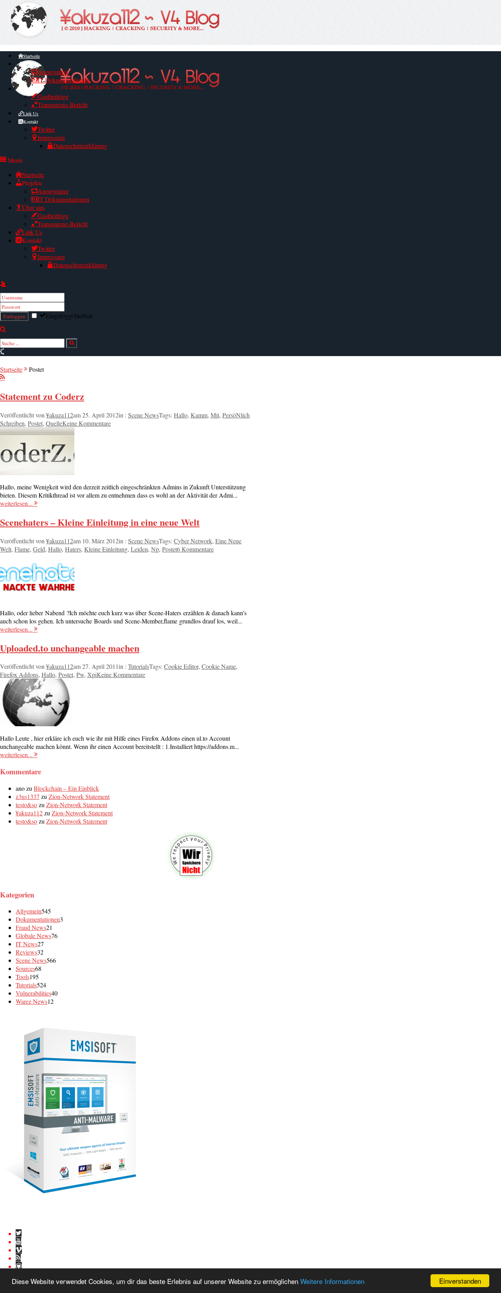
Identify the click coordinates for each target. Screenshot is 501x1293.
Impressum (51, 137)
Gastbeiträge (53, 96)
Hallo (180, 415)
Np (155, 549)
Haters (73, 549)
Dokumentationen (38, 919)
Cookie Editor (181, 666)
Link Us (30, 113)
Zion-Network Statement (79, 796)
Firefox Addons (19, 674)
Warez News (31, 1001)
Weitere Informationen (332, 1281)
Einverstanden (460, 1281)
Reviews (26, 952)
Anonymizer (53, 72)
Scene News (143, 415)
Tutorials (138, 666)
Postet (35, 423)
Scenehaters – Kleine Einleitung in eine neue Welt (100, 522)
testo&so (26, 805)
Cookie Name (219, 666)
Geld (39, 549)
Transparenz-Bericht (63, 104)
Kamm (199, 415)
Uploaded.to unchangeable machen (69, 648)
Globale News (33, 935)
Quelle (54, 423)
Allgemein (28, 911)
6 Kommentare (195, 549)
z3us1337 (28, 796)
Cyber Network (193, 541)
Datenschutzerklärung (80, 145)
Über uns (31, 89)
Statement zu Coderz (42, 396)
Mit (215, 415)
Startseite (31, 56)
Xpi (92, 674)
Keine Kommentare (86, 423)
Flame (22, 549)
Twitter (46, 129)
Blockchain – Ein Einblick (66, 788)
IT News (27, 944)
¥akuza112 (59, 415)
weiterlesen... (17, 503)
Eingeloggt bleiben (69, 316)
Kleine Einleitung (106, 549)
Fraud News (31, 927)
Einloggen (14, 316)
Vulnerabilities (33, 993)
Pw (80, 674)
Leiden (139, 549)
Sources (25, 968)
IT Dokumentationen (63, 80)
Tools (22, 976)
